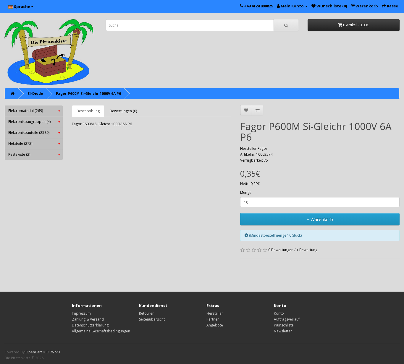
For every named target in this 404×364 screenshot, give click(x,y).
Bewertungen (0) (123, 110)
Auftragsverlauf (287, 319)
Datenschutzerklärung (90, 325)
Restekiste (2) (34, 154)
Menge (245, 192)
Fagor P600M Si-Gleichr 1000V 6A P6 (88, 93)
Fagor (262, 148)
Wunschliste (284, 325)
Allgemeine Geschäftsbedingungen (101, 331)
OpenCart (33, 352)
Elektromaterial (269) (34, 110)
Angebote (214, 325)
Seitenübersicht (152, 319)
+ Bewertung (306, 249)
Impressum (81, 313)
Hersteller (214, 313)
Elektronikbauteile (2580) (34, 132)
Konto (279, 313)
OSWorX (53, 352)
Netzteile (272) (34, 143)
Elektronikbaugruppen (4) (34, 121)
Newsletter (283, 331)
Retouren (146, 313)
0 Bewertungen (280, 249)
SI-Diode (35, 93)
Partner (212, 319)
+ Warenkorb (320, 219)
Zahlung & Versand (88, 319)
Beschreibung (88, 110)
